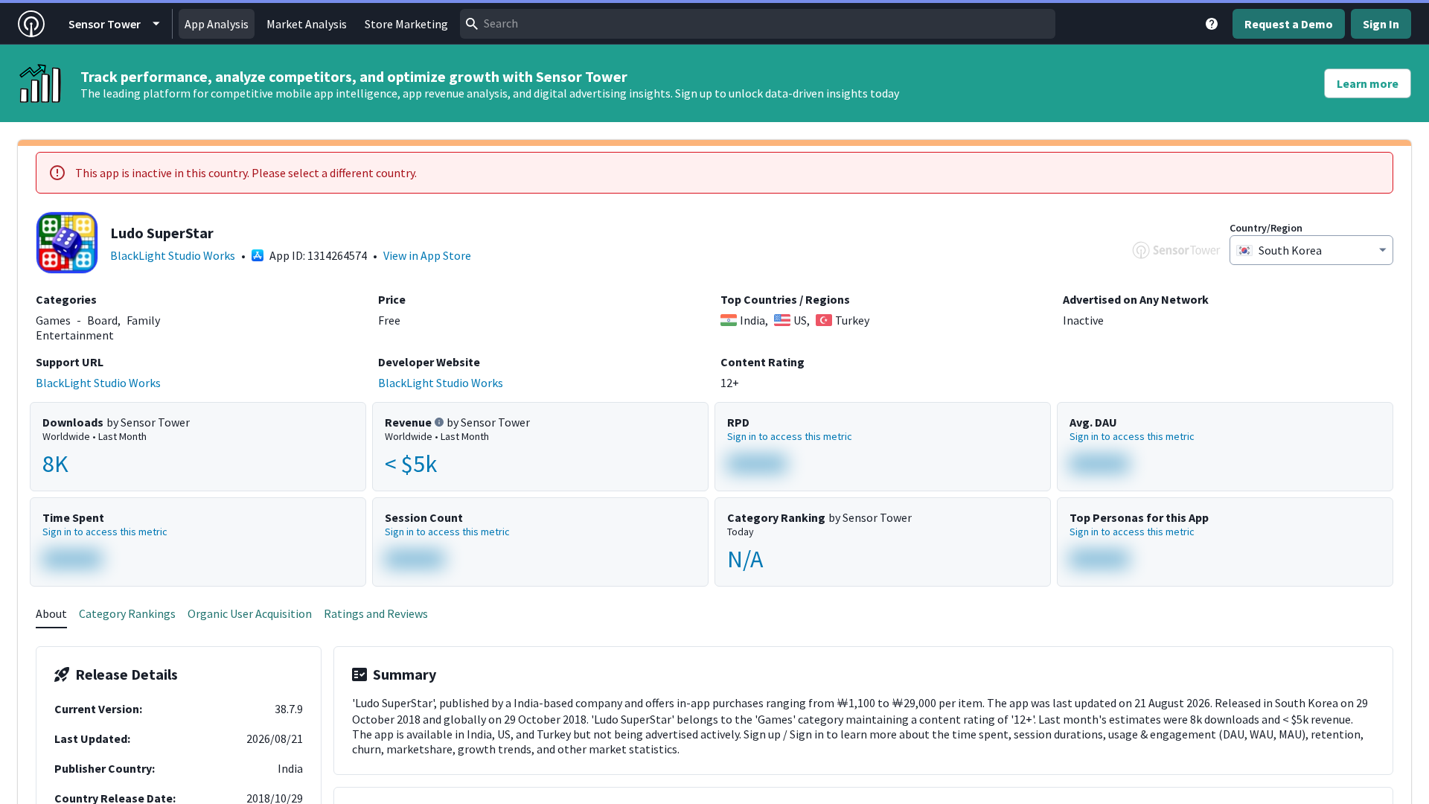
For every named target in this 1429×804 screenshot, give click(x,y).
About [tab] (51, 613)
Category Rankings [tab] (127, 613)
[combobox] (757, 24)
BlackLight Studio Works (172, 255)
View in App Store (427, 255)
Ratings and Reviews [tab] (376, 613)
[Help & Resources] (1212, 24)
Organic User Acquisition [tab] (250, 613)
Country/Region (1266, 227)
